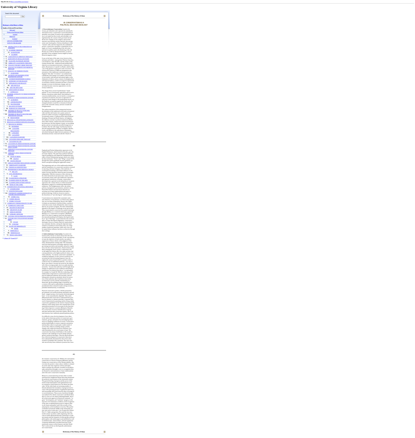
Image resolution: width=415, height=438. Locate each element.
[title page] (12, 30)
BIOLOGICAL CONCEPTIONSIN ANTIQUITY (20, 120)
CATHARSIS (15, 133)
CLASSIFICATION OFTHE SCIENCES (20, 182)
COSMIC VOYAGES (15, 201)
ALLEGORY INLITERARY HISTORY (19, 61)
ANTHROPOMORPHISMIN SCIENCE (19, 79)
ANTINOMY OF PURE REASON (18, 81)
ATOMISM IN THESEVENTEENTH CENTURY (20, 97)
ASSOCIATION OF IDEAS (16, 90)
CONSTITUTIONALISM (15, 191)
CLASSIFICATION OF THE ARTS (18, 180)
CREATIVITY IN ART (16, 210)
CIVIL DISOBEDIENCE (15, 174)
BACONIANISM (15, 104)
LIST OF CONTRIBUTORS (14, 41)
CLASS (15, 176)
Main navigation (23, 1)
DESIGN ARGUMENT (16, 235)
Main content (14, 1)
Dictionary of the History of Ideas (13, 25)
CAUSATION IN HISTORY (17, 137)
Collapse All (7, 238)
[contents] (14, 39)
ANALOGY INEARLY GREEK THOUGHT (20, 65)
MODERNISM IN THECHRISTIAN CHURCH (21, 169)
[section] (15, 34)
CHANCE (16, 159)
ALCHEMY (14, 54)
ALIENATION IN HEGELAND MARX (18, 59)
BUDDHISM (15, 126)
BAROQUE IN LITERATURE (17, 108)
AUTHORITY (14, 100)
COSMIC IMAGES (14, 199)
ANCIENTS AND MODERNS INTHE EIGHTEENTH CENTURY (18, 76)
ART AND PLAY (15, 85)
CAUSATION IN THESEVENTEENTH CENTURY (22, 143)
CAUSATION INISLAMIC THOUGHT (19, 139)
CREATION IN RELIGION (16, 207)
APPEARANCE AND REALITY (17, 83)
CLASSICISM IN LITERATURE (18, 178)
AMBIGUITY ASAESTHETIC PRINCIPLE (20, 63)
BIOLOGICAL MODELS (15, 124)
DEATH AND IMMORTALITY (17, 226)
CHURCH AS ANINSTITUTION (18, 167)
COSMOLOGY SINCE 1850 (16, 205)
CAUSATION (15, 135)
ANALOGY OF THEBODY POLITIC (18, 71)
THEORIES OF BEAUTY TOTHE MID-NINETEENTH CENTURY (19, 111)
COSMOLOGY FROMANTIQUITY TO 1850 (19, 203)
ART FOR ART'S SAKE (16, 87)
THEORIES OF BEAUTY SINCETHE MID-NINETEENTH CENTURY (20, 115)
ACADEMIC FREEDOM (15, 50)
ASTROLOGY (14, 92)
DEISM (16, 228)
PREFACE (12, 36)
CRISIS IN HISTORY (15, 212)
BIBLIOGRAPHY (14, 131)
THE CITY (15, 171)
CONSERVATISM (15, 189)
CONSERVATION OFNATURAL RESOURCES (20, 187)
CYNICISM (15, 224)
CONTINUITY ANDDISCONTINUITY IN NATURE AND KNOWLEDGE (20, 194)
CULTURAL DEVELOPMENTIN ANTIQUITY (21, 216)
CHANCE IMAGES (15, 161)
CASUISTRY (15, 128)
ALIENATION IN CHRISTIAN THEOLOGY (20, 56)
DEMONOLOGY (15, 233)
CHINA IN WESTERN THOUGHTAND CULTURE (22, 163)
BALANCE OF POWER (15, 106)
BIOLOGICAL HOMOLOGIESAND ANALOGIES (21, 122)
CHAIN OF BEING (15, 156)
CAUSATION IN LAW (15, 141)
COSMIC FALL (15, 197)
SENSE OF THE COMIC (16, 184)
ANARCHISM (14, 73)
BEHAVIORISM (14, 118)
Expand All (14, 238)
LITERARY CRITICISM (16, 214)
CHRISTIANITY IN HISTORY (17, 165)
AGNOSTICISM (15, 52)
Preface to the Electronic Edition (15, 32)
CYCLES (15, 222)
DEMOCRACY (14, 230)
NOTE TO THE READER (14, 43)
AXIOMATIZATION (16, 102)
